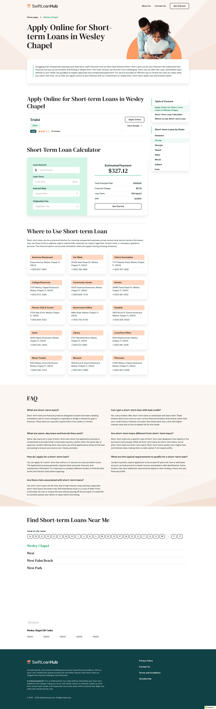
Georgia (159, 145)
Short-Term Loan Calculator (168, 114)
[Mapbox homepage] (33, 622)
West (30, 553)
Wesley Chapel (38, 545)
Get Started (179, 6)
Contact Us (160, 6)
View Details (133, 125)
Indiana (158, 164)
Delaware (159, 135)
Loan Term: (38, 176)
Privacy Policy (146, 660)
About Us (146, 6)
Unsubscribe (145, 678)
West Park (34, 567)
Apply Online (134, 119)
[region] (108, 600)
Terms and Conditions (150, 672)
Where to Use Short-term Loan (170, 118)
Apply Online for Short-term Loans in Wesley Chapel (169, 108)
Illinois (158, 159)
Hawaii (158, 150)
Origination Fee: (41, 201)
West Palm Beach (40, 560)
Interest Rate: (39, 188)
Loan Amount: (40, 165)
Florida (158, 140)
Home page (32, 17)
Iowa (157, 169)
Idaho (157, 155)
